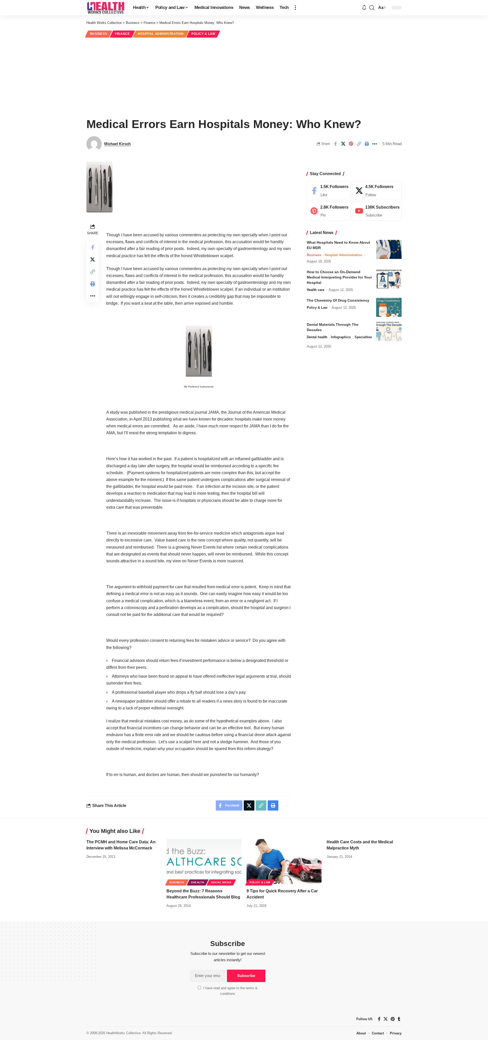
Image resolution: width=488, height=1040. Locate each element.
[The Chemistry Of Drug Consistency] (389, 307)
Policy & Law (203, 33)
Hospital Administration (161, 33)
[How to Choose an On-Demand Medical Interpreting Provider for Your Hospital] (389, 278)
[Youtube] (377, 211)
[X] (377, 190)
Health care (315, 290)
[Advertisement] (244, 76)
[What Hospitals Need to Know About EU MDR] (389, 249)
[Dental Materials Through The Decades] (389, 331)
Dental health (317, 337)
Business (98, 33)
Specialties (363, 337)
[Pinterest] (328, 211)
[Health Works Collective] (105, 7)
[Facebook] (328, 190)
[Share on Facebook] (335, 144)
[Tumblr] (399, 1019)
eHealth (197, 882)
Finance (122, 33)
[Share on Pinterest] (351, 144)
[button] (295, 7)
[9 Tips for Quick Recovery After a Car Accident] (284, 861)
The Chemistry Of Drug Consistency (338, 300)
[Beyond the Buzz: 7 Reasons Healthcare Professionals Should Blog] (203, 861)
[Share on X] (343, 144)
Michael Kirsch (117, 144)
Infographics (341, 337)
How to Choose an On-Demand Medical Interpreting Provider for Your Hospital (339, 277)
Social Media (221, 882)
